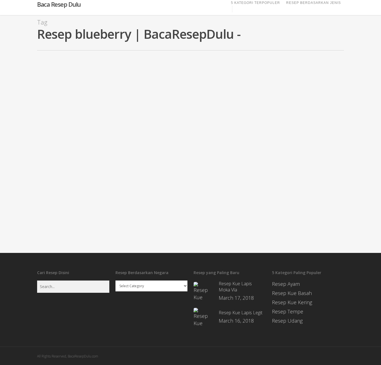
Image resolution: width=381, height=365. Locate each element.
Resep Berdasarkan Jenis (313, 3)
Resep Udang (287, 320)
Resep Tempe (287, 311)
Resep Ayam (286, 284)
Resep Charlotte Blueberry (50, 157)
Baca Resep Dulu (59, 4)
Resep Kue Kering (292, 302)
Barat (17, 166)
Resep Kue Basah (292, 293)
